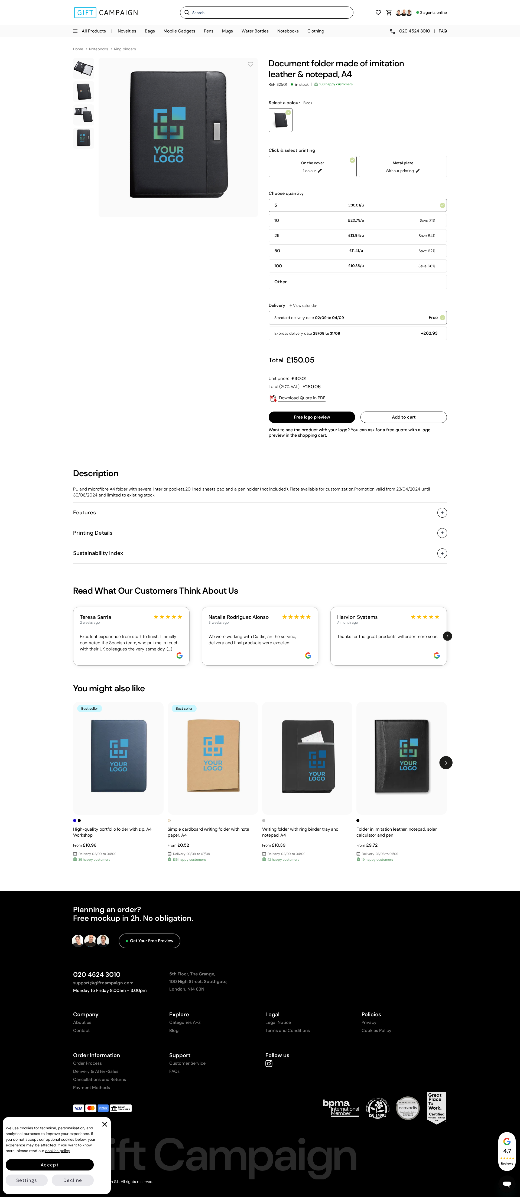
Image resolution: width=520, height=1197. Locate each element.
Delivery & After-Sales (95, 1071)
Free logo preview (312, 417)
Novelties (127, 31)
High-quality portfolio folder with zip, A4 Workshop (112, 832)
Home (78, 49)
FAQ (443, 31)
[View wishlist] (378, 12)
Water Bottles (255, 31)
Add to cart (404, 417)
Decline (72, 1180)
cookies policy (57, 1150)
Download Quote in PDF (302, 398)
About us (82, 1022)
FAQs (174, 1071)
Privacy (369, 1022)
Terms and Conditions (287, 1030)
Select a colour (290, 103)
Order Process (87, 1063)
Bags (150, 31)
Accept (50, 1165)
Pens (208, 31)
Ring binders (125, 49)
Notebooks (288, 31)
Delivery (293, 305)
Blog (173, 1030)
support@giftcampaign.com (103, 983)
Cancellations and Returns (99, 1079)
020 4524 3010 (97, 974)
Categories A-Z (185, 1022)
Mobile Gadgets (179, 31)
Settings (26, 1180)
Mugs (227, 31)
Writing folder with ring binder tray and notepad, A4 (300, 832)
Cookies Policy (376, 1030)
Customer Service (187, 1063)
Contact (81, 1030)
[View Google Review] (179, 655)
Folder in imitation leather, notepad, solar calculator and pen (396, 832)
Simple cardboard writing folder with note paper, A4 (208, 832)
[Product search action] (185, 12)
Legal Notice (278, 1022)
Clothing (315, 31)
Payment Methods (91, 1087)
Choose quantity (286, 193)
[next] (447, 636)
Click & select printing (292, 150)
